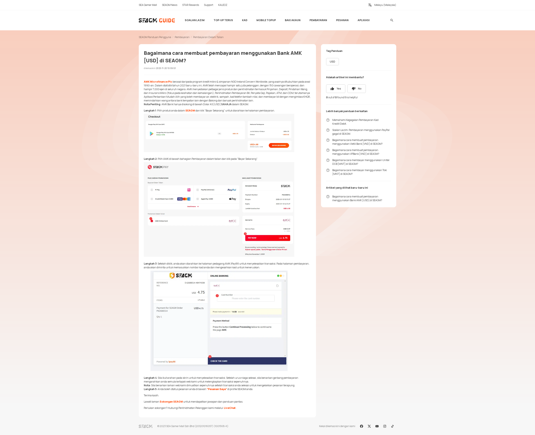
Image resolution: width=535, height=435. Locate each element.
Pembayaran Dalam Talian (208, 37)
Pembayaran (182, 37)
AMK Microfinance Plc (158, 81)
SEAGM (190, 110)
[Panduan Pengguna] (157, 20)
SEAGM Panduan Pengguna (155, 37)
